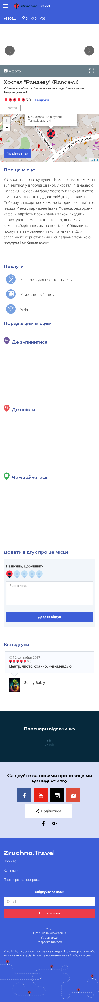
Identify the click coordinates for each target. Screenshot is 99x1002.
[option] (49, 50)
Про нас (10, 861)
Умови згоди (49, 938)
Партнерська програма (22, 879)
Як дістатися (17, 153)
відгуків (42, 100)
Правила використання (49, 933)
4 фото (14, 70)
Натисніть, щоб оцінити (24, 566)
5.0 (29, 661)
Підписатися (49, 913)
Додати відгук (49, 616)
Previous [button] (10, 51)
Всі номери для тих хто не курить (46, 279)
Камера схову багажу (37, 294)
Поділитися (50, 810)
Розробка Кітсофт (49, 942)
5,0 (27, 99)
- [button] (6, 127)
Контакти (11, 870)
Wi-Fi (24, 309)
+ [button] (6, 120)
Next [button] (89, 51)
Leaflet (94, 160)
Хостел (12, 108)
